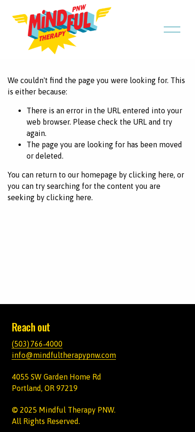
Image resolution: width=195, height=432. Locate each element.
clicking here (151, 174)
